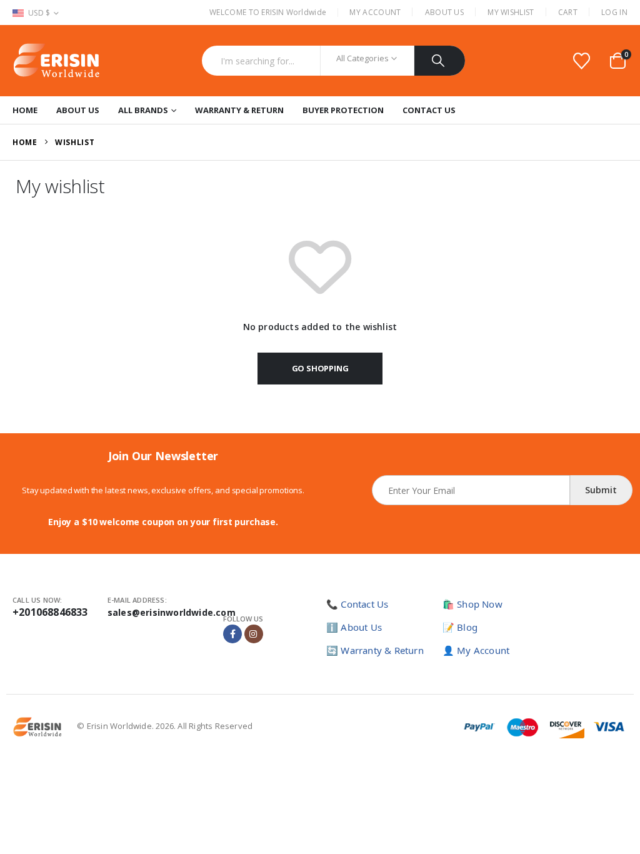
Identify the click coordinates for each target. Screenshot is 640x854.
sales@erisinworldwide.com (172, 612)
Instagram (253, 634)
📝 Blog (460, 627)
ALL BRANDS (143, 110)
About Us (444, 12)
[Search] (439, 61)
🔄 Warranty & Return (375, 650)
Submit (601, 490)
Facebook (232, 634)
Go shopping (320, 368)
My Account (375, 12)
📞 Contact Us (357, 604)
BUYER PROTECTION (343, 110)
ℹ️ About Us (354, 627)
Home (25, 110)
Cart (568, 12)
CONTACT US (429, 110)
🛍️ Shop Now (472, 604)
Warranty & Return (239, 110)
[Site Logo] (56, 60)
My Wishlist (511, 12)
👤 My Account (475, 650)
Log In (614, 12)
